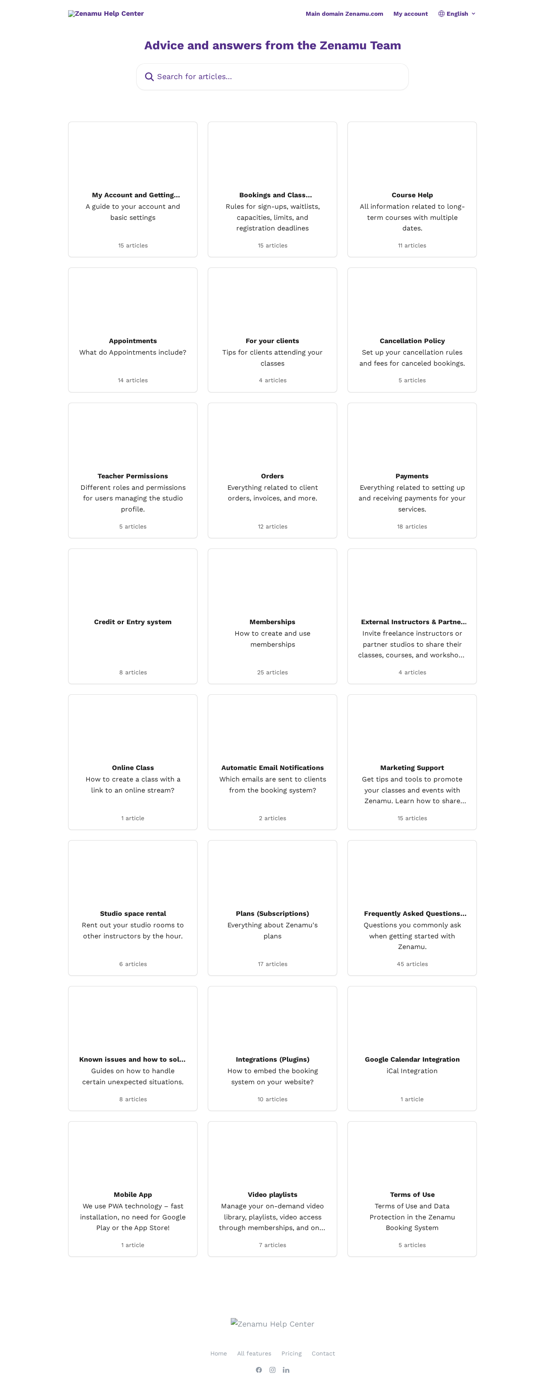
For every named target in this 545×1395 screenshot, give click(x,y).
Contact (323, 1353)
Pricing (291, 1353)
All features (254, 1353)
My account (410, 14)
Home (218, 1353)
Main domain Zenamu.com (344, 14)
